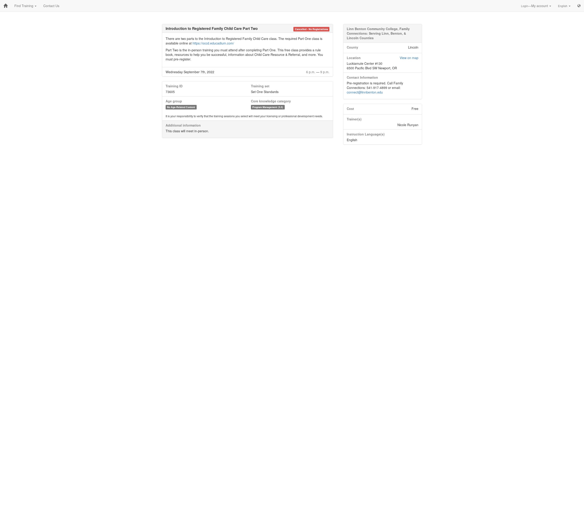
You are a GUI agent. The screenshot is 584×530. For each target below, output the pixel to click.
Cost (350, 108)
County (352, 47)
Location (354, 57)
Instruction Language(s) (366, 134)
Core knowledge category (271, 101)
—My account (535, 5)
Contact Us (51, 5)
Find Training (24, 5)
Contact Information (362, 77)
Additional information (183, 125)
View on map (409, 57)
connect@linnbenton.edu (365, 92)
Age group (174, 101)
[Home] (5, 5)
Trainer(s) (354, 119)
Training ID (174, 86)
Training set (260, 86)
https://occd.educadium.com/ (213, 43)
